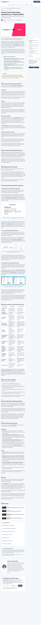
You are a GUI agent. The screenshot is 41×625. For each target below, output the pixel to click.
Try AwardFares (36, 1)
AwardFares (3, 152)
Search (20, 585)
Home (9, 4)
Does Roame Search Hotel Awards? (7, 540)
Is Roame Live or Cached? (5, 537)
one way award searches (11, 289)
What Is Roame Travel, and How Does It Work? (33, 41)
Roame (2, 85)
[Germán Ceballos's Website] (7, 572)
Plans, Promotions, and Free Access (34, 53)
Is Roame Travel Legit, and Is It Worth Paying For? (9, 528)
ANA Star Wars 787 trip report (10, 199)
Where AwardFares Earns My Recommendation (33, 52)
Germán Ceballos (14, 561)
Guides (17, 4)
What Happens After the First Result (34, 44)
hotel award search (13, 133)
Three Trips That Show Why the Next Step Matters (34, 46)
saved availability (12, 109)
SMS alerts (16, 122)
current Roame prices (15, 471)
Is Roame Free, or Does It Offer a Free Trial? (8, 531)
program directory (21, 372)
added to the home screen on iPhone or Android (12, 141)
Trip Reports (26, 4)
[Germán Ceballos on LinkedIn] (9, 572)
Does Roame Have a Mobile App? (7, 543)
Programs (30, 4)
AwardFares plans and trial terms (7, 447)
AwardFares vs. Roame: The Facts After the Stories (33, 48)
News (20, 4)
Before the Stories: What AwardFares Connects (34, 43)
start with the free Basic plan (20, 493)
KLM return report (7, 273)
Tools (23, 4)
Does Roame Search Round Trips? (7, 534)
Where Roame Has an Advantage (33, 50)
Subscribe (34, 67)
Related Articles (31, 56)
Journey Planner (8, 295)
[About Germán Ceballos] (4, 567)
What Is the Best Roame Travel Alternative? (8, 525)
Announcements (13, 4)
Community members (9, 92)
